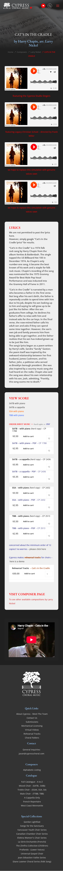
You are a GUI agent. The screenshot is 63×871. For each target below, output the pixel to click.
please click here (37, 549)
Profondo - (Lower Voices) (31, 849)
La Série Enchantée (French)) (32, 841)
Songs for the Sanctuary (32, 825)
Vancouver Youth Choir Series (32, 829)
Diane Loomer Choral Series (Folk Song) (32, 861)
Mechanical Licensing (31, 725)
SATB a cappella (17, 407)
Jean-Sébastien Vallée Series (32, 857)
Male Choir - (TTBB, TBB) (32, 793)
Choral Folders (32, 737)
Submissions (32, 721)
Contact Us (32, 717)
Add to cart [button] (28, 436)
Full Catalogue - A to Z (32, 781)
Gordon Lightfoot (32, 821)
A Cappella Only (32, 797)
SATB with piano (17, 403)
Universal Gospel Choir (32, 853)
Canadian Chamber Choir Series (32, 833)
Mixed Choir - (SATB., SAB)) (32, 785)
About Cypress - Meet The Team (32, 713)
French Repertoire (32, 801)
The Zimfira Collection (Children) (32, 845)
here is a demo (17, 561)
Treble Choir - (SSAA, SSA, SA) (32, 789)
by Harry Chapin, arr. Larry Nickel (33, 43)
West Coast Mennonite (32, 805)
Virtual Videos (32, 729)
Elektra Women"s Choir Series (32, 837)
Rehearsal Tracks (32, 733)
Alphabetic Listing (32, 769)
